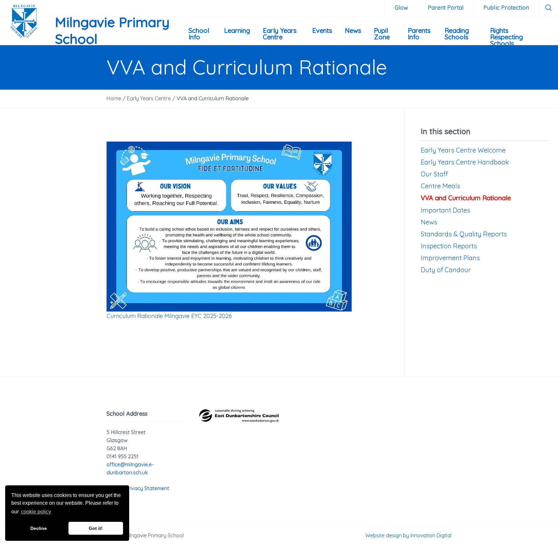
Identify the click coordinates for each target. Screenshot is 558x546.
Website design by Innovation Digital (408, 535)
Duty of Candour (446, 270)
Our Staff (434, 174)
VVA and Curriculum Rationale (466, 198)
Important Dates (445, 210)
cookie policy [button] (36, 511)
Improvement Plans (450, 258)
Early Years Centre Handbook (465, 162)
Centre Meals (440, 186)
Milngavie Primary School (112, 31)
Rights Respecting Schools (506, 35)
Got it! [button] (96, 528)
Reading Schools (457, 33)
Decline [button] (38, 528)
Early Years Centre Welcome (463, 150)
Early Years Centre (279, 33)
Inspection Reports (449, 246)
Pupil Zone (382, 33)
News (353, 30)
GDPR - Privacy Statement (138, 488)
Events (322, 30)
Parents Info (419, 33)
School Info (199, 33)
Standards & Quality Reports (464, 234)
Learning (237, 30)
